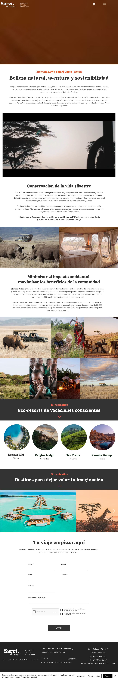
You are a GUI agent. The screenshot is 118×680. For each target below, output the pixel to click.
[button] (104, 4)
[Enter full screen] (112, 173)
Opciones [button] (80, 676)
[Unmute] (9, 173)
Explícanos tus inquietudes (36, 597)
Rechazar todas (94, 676)
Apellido (63, 564)
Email (30, 574)
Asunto (64, 574)
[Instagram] (94, 4)
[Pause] (5, 173)
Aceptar (108, 676)
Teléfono (31, 586)
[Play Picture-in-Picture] (108, 173)
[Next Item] (114, 511)
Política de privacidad (29, 677)
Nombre (30, 564)
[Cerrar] (115, 676)
